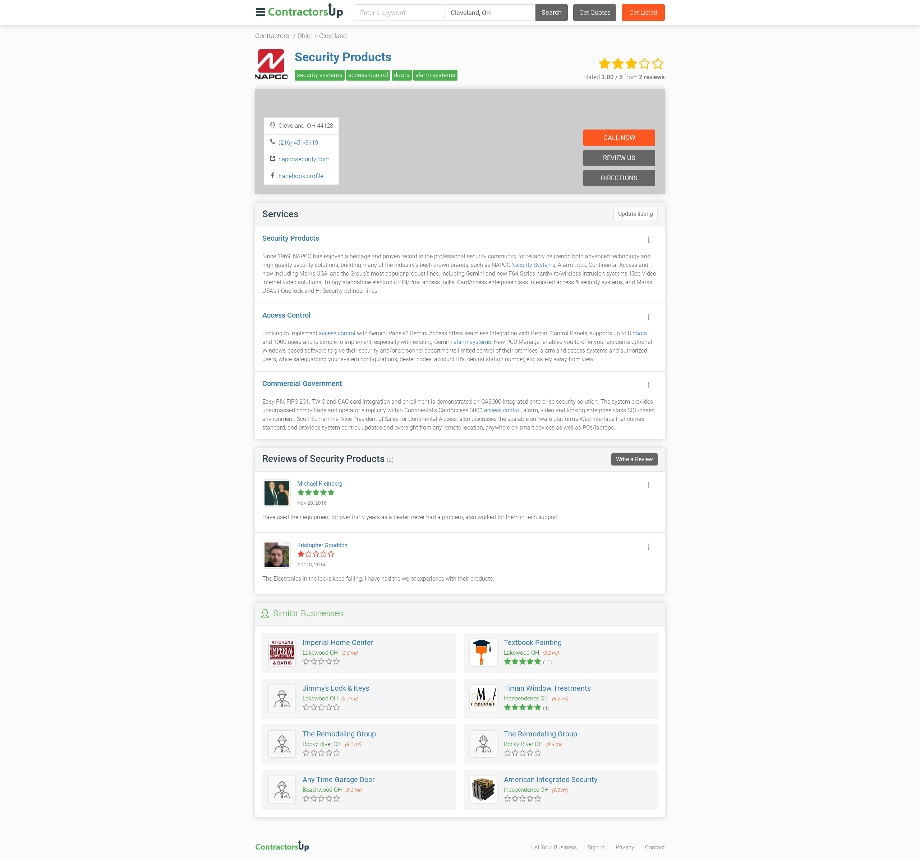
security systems (319, 74)
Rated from (624, 77)
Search (552, 12)
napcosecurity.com (304, 159)
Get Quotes (595, 12)
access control (368, 74)
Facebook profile (301, 176)
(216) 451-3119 (298, 142)
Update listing (635, 213)
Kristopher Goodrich (322, 545)
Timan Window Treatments (547, 688)
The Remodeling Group (339, 734)
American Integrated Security (550, 779)
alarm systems (435, 74)
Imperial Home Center (338, 642)
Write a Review (634, 459)
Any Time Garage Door (339, 779)
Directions (619, 178)
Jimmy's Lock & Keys (336, 688)
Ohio (304, 36)
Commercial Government (302, 383)
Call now (619, 137)
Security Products (343, 57)
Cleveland (333, 36)
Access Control (286, 315)
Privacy (625, 847)
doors (402, 74)
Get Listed (643, 12)
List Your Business (553, 847)
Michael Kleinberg (319, 483)
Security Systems (533, 265)
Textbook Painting (533, 642)
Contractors (272, 36)
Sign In (596, 847)
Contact (655, 847)
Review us (619, 158)
